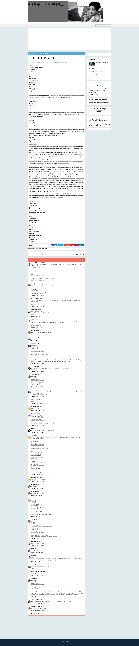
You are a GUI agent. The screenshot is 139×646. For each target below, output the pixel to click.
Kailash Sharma (35, 606)
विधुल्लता (32, 548)
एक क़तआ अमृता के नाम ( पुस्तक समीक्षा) (96, 120)
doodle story (92, 125)
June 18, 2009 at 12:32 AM (37, 295)
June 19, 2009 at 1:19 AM (37, 516)
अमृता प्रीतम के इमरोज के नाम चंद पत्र (96, 86)
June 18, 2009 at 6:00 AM (37, 341)
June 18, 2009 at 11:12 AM (37, 481)
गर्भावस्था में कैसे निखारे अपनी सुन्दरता (95, 124)
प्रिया (32, 435)
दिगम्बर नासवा (33, 343)
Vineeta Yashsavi (36, 498)
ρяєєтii (33, 578)
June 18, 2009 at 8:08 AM (37, 403)
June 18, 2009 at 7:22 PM (37, 488)
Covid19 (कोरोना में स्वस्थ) (94, 123)
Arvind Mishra (35, 406)
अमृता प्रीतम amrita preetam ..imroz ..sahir (40, 53)
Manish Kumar (35, 541)
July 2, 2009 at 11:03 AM (37, 562)
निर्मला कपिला (33, 519)
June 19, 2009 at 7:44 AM (37, 538)
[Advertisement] (69, 39)
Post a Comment (34, 613)
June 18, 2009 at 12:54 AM (37, 306)
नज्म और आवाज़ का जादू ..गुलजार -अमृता (96, 71)
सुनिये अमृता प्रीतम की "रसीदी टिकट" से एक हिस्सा (98, 88)
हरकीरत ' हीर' (33, 565)
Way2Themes (65, 641)
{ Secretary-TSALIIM (36, 267)
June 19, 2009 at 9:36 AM (37, 545)
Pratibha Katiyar (35, 337)
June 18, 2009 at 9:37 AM (37, 474)
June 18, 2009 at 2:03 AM (37, 327)
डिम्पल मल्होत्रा (34, 374)
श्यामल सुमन (33, 283)
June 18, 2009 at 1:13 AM (37, 316)
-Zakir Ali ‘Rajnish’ (35, 265)
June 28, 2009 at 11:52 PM (37, 552)
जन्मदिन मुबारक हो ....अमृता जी (94, 94)
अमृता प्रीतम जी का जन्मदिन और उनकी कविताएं (97, 90)
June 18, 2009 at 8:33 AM (37, 425)
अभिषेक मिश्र (33, 491)
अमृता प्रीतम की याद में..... (46, 3)
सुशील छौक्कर (33, 413)
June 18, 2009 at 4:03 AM (37, 334)
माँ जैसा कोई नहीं (92, 119)
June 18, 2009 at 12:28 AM (37, 280)
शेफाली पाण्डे (33, 428)
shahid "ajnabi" (35, 298)
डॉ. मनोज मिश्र (34, 484)
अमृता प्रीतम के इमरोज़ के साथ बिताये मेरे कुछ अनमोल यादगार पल (102, 63)
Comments (63, 62)
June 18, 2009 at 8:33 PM (37, 495)
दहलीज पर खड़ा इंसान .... (93, 78)
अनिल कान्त (33, 330)
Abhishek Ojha (35, 477)
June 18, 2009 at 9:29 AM (37, 432)
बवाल (32, 555)
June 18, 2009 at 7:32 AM (37, 396)
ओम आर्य (32, 319)
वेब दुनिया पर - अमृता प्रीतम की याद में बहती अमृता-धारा (99, 102)
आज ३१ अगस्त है (92, 68)
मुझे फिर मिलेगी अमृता (92, 92)
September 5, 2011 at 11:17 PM (38, 603)
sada (32, 272)
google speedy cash (36, 571)
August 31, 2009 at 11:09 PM (38, 596)
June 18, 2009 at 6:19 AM (37, 363)
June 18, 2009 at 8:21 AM (37, 410)
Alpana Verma (35, 309)
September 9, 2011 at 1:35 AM (38, 610)
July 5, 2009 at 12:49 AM (37, 568)
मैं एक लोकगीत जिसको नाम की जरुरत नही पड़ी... (97, 75)
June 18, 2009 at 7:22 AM (37, 387)
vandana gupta (35, 390)
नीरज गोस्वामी (33, 366)
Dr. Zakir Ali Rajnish (36, 262)
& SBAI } (44, 267)
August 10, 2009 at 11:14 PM (38, 575)
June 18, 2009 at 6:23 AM (37, 371)
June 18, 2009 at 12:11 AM (37, 269)
